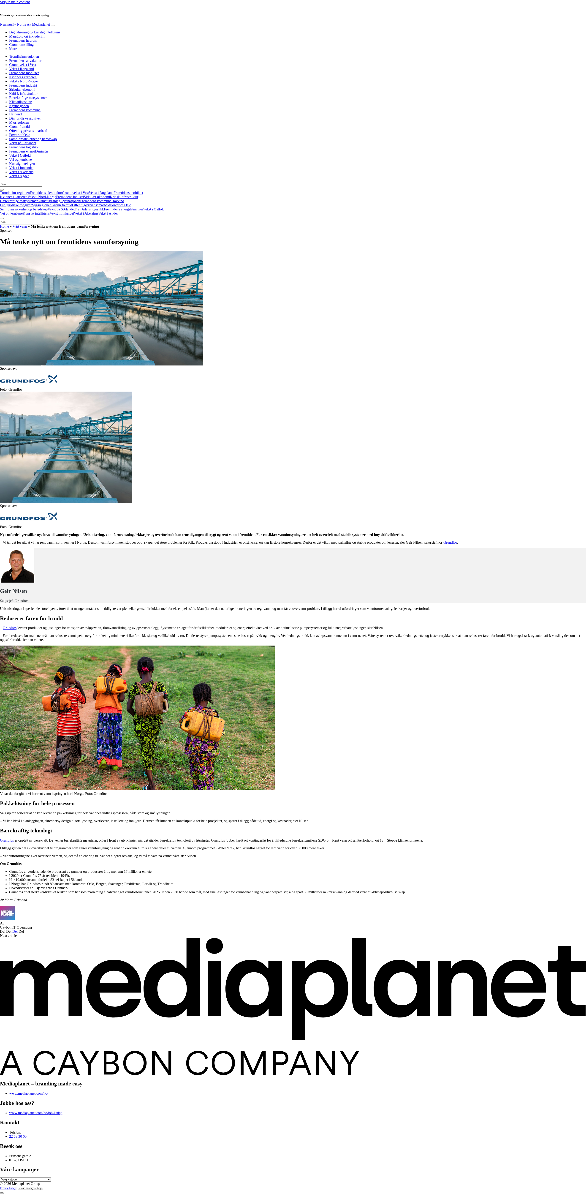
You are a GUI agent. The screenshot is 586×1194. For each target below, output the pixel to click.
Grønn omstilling (21, 44)
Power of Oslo (19, 135)
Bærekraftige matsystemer (28, 98)
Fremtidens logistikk (23, 147)
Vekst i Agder (19, 176)
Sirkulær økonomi (22, 89)
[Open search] (2, 190)
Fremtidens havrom (23, 40)
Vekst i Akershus (21, 172)
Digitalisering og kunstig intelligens (34, 32)
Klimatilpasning (20, 102)
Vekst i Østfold (20, 155)
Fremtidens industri (23, 85)
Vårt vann (20, 226)
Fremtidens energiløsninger (28, 151)
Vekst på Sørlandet (22, 143)
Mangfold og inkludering (27, 36)
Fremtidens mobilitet (24, 73)
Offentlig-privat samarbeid (28, 131)
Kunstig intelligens (22, 164)
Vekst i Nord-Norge (23, 81)
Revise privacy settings (30, 1188)
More (13, 49)
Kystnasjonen (19, 106)
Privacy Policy (8, 1188)
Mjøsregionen (19, 122)
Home (4, 226)
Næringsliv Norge (25, 24)
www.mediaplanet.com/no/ (28, 1093)
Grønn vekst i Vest (22, 65)
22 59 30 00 (18, 1136)
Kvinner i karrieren (23, 77)
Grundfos (450, 542)
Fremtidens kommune (25, 110)
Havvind (15, 114)
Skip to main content (15, 2)
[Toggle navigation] (52, 25)
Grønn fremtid (19, 126)
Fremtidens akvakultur (25, 61)
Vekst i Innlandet (21, 168)
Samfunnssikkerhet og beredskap (33, 139)
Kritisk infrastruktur (23, 93)
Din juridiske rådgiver (25, 118)
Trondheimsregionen (24, 56)
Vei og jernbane (20, 159)
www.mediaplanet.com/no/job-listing (35, 1113)
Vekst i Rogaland (21, 69)
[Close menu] (2, 218)
